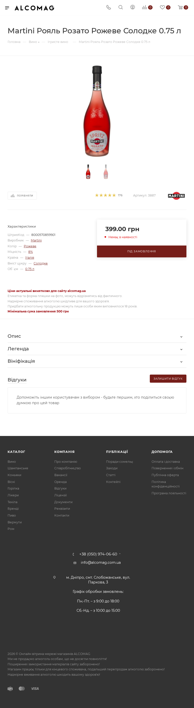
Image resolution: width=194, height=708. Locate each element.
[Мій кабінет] (132, 8)
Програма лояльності (169, 493)
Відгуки (60, 488)
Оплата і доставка (166, 461)
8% (30, 252)
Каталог (16, 452)
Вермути (15, 522)
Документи (63, 502)
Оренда (60, 482)
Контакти (61, 515)
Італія (29, 257)
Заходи (111, 468)
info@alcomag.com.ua (101, 562)
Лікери (13, 495)
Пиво (12, 515)
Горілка (13, 488)
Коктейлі (113, 482)
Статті (110, 475)
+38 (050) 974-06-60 (98, 554)
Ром (11, 529)
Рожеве (30, 246)
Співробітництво (67, 468)
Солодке (41, 263)
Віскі (11, 482)
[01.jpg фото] (97, 111)
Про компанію (65, 461)
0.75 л (29, 269)
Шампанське (18, 468)
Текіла (12, 502)
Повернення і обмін (167, 468)
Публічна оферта (165, 475)
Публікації (117, 452)
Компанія (64, 452)
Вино (12, 461)
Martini (36, 240)
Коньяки (14, 475)
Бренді (13, 508)
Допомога (162, 452)
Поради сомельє (119, 461)
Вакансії (60, 475)
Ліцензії (60, 495)
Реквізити (62, 508)
